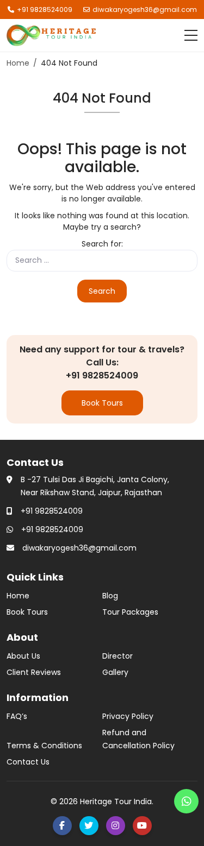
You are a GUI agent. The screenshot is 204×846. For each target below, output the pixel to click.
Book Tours (102, 402)
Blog (110, 595)
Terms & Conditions (44, 745)
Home (18, 595)
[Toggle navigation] (190, 35)
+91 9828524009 (44, 9)
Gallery (115, 672)
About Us (23, 656)
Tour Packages (130, 612)
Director (117, 656)
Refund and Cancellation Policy (138, 739)
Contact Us (28, 761)
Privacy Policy (127, 716)
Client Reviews (34, 672)
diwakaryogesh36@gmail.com (144, 9)
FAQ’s (17, 716)
